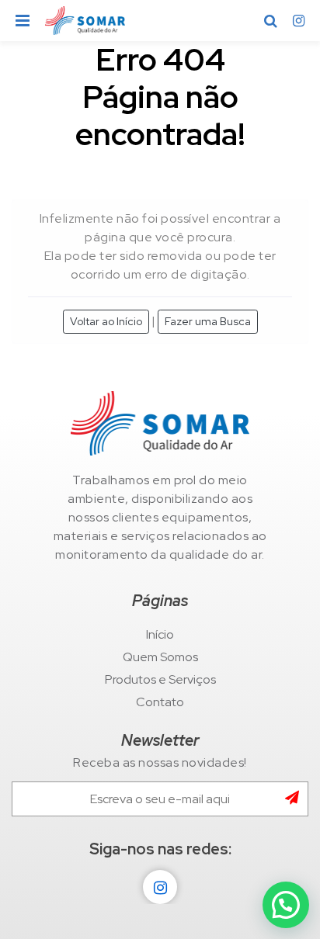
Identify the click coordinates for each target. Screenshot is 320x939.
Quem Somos (160, 657)
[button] (286, 905)
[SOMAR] (160, 423)
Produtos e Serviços (160, 679)
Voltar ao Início (106, 321)
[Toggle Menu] (22, 20)
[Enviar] (296, 798)
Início (160, 634)
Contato (160, 702)
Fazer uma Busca (208, 321)
